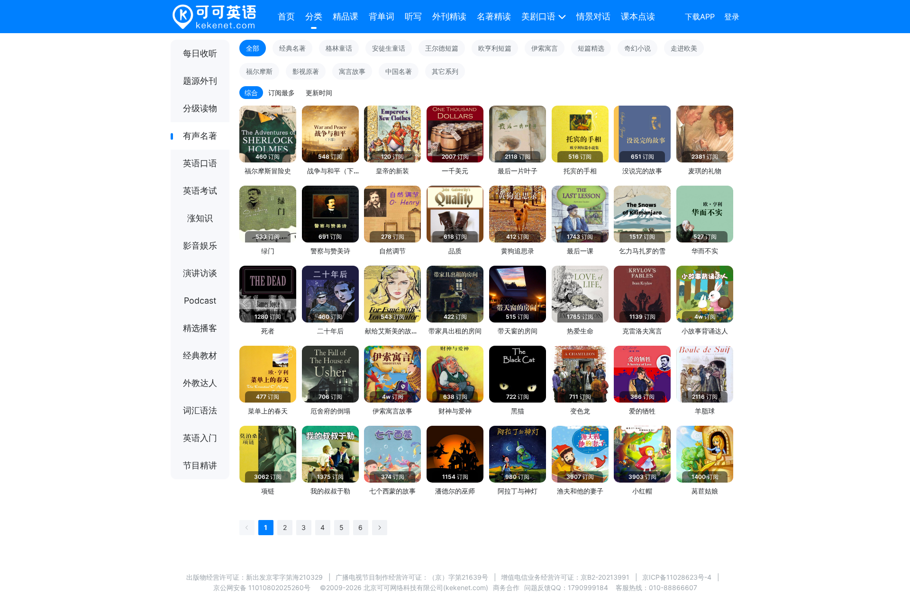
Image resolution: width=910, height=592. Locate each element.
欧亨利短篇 (494, 48)
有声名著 (200, 136)
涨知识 (200, 218)
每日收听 (200, 53)
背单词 (381, 16)
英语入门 (200, 438)
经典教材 (200, 355)
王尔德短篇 (441, 48)
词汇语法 (200, 410)
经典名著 (292, 48)
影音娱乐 (200, 246)
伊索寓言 (544, 48)
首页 (286, 16)
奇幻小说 (637, 48)
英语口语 (200, 163)
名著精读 (494, 16)
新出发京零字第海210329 (284, 577)
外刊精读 (449, 16)
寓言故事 (352, 71)
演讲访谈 (200, 273)
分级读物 (200, 108)
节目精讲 (200, 465)
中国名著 (398, 71)
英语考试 (200, 191)
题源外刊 (200, 81)
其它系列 (445, 71)
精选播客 (200, 328)
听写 (413, 16)
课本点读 (638, 16)
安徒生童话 (388, 48)
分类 (313, 16)
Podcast (200, 300)
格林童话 (339, 48)
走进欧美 (684, 48)
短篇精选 (591, 48)
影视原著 (305, 71)
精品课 (345, 16)
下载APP (700, 16)
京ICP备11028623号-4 (676, 577)
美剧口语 (538, 16)
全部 (252, 48)
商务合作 (506, 587)
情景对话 (593, 16)
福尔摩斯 (259, 71)
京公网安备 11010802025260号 (261, 587)
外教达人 (200, 383)
